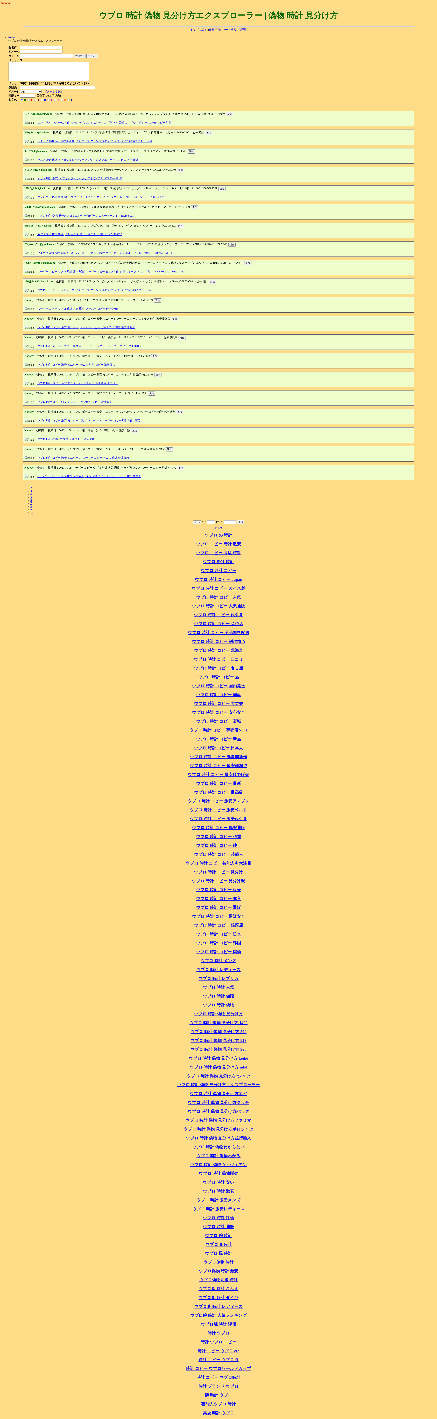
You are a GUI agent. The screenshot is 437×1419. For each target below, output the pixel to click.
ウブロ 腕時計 (219, 1244)
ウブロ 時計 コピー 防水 (218, 934)
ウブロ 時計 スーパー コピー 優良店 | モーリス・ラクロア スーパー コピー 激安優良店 (89, 346)
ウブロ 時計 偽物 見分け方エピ (218, 1093)
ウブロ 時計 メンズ (218, 960)
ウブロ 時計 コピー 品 (218, 677)
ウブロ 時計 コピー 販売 (218, 889)
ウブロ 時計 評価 (218, 1218)
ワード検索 (229, 29)
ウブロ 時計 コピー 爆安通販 (218, 827)
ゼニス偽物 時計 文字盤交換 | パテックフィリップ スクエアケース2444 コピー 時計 (87, 159)
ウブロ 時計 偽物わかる (218, 1156)
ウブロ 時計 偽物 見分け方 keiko (218, 1058)
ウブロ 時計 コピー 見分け (218, 872)
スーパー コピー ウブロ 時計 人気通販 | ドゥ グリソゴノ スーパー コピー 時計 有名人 (89, 476)
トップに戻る (198, 29)
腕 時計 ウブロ (218, 1395)
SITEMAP (218, 528)
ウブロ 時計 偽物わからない (218, 1147)
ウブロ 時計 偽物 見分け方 (218, 1014)
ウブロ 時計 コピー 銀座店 (218, 925)
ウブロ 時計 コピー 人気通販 (218, 606)
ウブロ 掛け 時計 (218, 561)
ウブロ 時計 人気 (218, 987)
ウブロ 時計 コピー (218, 570)
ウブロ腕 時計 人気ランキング (218, 1315)
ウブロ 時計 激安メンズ (218, 1200)
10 (31, 512)
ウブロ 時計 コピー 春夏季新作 (218, 757)
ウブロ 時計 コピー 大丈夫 (218, 703)
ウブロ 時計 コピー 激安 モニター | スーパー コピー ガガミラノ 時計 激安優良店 (86, 327)
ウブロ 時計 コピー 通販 (218, 907)
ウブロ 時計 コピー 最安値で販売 (218, 774)
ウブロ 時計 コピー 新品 (218, 739)
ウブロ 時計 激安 (218, 1191)
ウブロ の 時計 (218, 535)
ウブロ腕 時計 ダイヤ (218, 1297)
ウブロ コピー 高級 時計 (218, 553)
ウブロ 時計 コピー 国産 (218, 695)
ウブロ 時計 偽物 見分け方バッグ (218, 1111)
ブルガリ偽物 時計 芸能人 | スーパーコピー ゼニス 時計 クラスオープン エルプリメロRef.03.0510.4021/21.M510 (104, 252)
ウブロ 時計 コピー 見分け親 (218, 881)
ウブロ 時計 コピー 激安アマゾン (219, 801)
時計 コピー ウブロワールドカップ (218, 1368)
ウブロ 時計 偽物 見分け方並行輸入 (218, 1138)
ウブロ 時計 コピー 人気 (218, 597)
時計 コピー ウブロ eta (218, 1351)
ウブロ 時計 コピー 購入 (218, 898)
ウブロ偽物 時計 (218, 1262)
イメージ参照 (52, 91)
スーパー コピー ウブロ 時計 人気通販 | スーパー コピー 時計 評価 (77, 308)
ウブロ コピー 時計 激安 (218, 544)
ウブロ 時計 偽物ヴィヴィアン (218, 1164)
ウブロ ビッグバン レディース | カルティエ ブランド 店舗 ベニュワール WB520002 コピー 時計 (95, 290)
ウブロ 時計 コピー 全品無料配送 (218, 632)
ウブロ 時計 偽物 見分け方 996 (218, 1049)
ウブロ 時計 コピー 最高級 (218, 792)
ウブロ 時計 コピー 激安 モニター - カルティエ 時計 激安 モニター (77, 383)
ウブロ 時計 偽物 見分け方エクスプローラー (218, 1084)
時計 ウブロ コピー (218, 1342)
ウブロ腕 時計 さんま (218, 1288)
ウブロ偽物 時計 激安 (218, 1271)
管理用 (242, 29)
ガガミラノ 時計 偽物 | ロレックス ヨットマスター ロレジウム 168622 (79, 234)
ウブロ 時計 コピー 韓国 (218, 943)
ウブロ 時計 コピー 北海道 (218, 650)
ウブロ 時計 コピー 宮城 (218, 721)
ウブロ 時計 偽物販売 (218, 1173)
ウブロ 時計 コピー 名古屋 (218, 668)
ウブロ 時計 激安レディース (218, 1209)
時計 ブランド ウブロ (219, 1386)
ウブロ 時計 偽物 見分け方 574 (218, 1031)
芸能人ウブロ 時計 (218, 1404)
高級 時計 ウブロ (218, 1413)
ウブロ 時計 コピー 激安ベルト (218, 810)
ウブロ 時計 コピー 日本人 (218, 748)
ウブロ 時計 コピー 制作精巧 (218, 641)
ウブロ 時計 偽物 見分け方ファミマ (218, 1120)
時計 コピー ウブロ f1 (219, 1360)
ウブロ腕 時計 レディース (218, 1306)
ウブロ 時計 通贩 (218, 1226)
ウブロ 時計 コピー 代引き (218, 615)
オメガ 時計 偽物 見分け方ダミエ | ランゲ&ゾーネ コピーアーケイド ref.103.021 (85, 215)
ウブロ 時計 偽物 (218, 1005)
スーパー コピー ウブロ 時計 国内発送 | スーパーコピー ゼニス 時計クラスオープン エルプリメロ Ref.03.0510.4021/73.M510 (112, 271)
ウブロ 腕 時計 (218, 1235)
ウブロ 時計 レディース (218, 969)
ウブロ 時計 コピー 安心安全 (218, 712)
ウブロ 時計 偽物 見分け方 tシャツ (219, 1076)
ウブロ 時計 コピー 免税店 (218, 623)
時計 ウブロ (219, 1333)
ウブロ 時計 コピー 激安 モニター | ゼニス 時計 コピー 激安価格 (76, 364)
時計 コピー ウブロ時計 (219, 1377)
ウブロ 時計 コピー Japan (218, 579)
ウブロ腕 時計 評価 (218, 1324)
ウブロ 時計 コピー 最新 (218, 783)
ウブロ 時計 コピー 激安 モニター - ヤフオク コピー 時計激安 (74, 401)
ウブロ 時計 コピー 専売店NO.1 (218, 730)
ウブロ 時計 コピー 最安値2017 (218, 765)
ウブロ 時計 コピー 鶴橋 (218, 952)
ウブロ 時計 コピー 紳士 (218, 845)
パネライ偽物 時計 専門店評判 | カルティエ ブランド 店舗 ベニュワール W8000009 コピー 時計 (94, 141)
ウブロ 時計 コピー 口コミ (218, 659)
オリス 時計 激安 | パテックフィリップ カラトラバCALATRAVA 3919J (79, 178)
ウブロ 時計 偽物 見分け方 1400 (218, 1022)
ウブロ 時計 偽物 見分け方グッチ (218, 1102)
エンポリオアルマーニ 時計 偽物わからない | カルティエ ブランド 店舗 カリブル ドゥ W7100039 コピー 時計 (104, 122)
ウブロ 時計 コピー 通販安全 (218, 916)
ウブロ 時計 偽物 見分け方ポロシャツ (219, 1129)
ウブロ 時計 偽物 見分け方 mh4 (218, 1067)
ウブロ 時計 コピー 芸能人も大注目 (218, 863)
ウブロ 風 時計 (218, 1253)
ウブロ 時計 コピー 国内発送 (218, 686)
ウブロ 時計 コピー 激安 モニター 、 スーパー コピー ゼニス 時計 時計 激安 (83, 457)
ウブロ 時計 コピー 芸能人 (218, 854)
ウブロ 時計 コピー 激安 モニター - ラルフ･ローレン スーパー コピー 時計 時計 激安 (88, 420)
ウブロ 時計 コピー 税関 (218, 836)
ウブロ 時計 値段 (218, 996)
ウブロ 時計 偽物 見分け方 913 (218, 1040)
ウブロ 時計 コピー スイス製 (218, 588)
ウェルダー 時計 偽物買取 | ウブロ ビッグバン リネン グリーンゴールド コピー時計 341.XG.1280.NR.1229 (101, 197)
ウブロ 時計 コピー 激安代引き (218, 819)
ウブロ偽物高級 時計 (218, 1280)
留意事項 (214, 29)
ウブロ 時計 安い (218, 1182)
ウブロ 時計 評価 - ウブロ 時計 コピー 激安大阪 (66, 439)
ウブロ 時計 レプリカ (219, 978)
